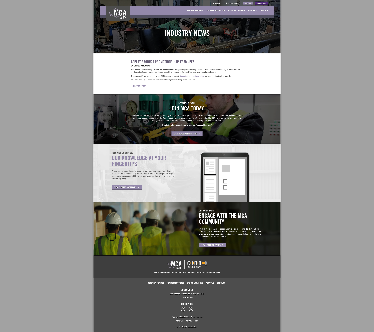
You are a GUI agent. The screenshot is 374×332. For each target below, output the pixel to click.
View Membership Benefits (185, 133)
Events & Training (236, 10)
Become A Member (195, 10)
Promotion (145, 66)
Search (217, 3)
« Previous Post (139, 86)
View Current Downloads (125, 187)
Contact (264, 10)
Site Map (179, 321)
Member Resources (216, 10)
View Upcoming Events (211, 245)
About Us (252, 10)
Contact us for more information (192, 76)
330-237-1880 (232, 3)
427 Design (183, 327)
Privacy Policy (192, 321)
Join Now (248, 3)
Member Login (261, 3)
